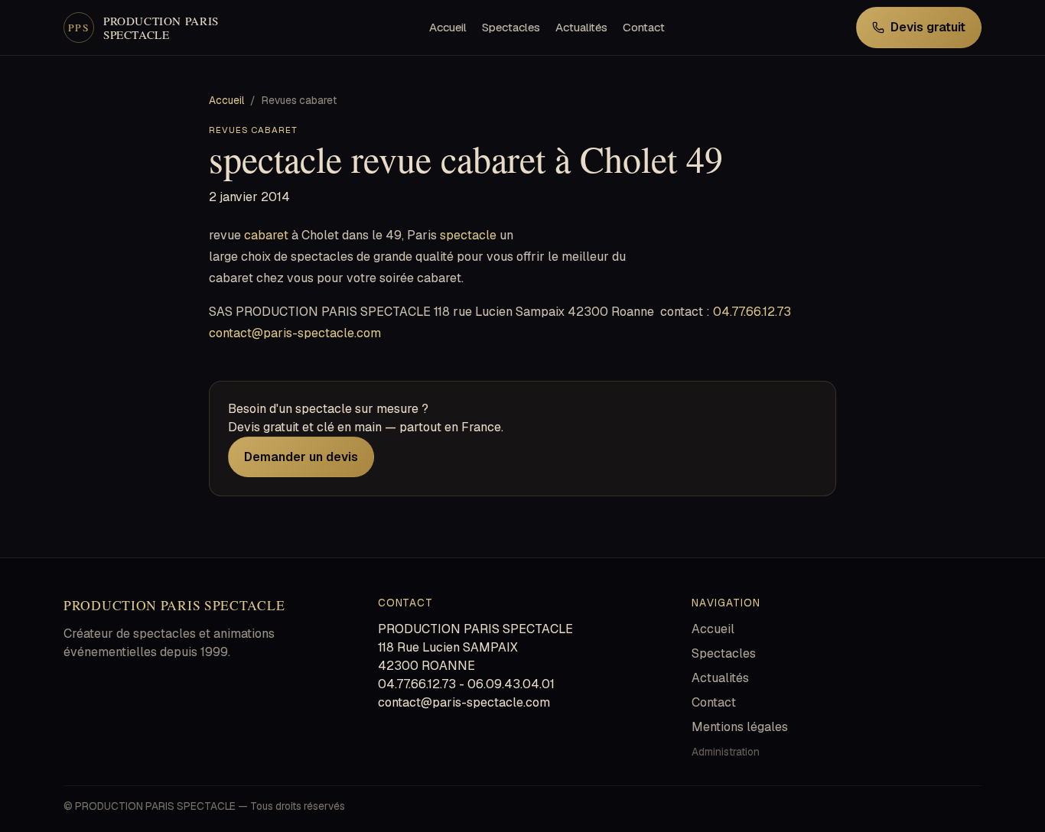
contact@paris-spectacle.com (295, 333)
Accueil (448, 27)
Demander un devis (301, 457)
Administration (726, 752)
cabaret (266, 235)
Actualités (581, 27)
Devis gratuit (927, 27)
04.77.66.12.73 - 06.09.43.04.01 (466, 684)
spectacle (468, 235)
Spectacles (511, 27)
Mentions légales (740, 727)
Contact (644, 27)
